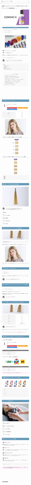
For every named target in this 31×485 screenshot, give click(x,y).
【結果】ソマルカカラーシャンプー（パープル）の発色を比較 (12, 77)
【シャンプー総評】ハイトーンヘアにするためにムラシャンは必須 (12, 80)
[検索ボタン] (29, 1)
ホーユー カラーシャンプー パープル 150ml (11, 104)
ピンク (5, 390)
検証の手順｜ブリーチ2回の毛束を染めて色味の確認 (11, 76)
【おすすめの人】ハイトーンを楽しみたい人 (10, 78)
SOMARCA (16, 48)
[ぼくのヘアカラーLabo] (7, 1)
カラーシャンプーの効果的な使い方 (9, 83)
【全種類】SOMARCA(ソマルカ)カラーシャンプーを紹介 (11, 82)
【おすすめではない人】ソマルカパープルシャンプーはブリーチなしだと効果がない (14, 79)
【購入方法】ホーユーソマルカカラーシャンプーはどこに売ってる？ (12, 81)
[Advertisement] (15, 92)
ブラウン (5, 393)
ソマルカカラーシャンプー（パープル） (9, 75)
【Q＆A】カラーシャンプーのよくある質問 (10, 84)
